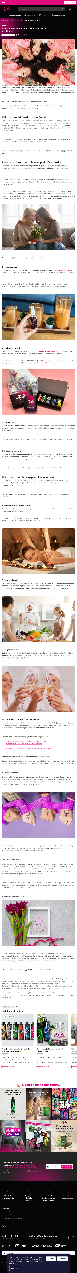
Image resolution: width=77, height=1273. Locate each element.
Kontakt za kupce (7, 1212)
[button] (72, 1041)
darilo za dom (60, 128)
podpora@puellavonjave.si (43, 1236)
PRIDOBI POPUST (68, 3)
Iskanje (62, 9)
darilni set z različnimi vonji (44, 363)
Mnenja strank (6, 1215)
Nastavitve (15, 1268)
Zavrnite (51, 1259)
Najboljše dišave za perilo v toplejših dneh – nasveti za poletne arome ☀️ (17, 1050)
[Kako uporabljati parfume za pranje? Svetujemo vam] (53, 1030)
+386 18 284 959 (10, 1236)
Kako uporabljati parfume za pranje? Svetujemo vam (50, 1050)
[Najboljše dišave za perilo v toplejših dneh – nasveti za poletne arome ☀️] (18, 1030)
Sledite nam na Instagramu (41, 1084)
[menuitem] (13, 15)
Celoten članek (8, 1066)
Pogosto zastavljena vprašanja (12, 1218)
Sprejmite (62, 1259)
